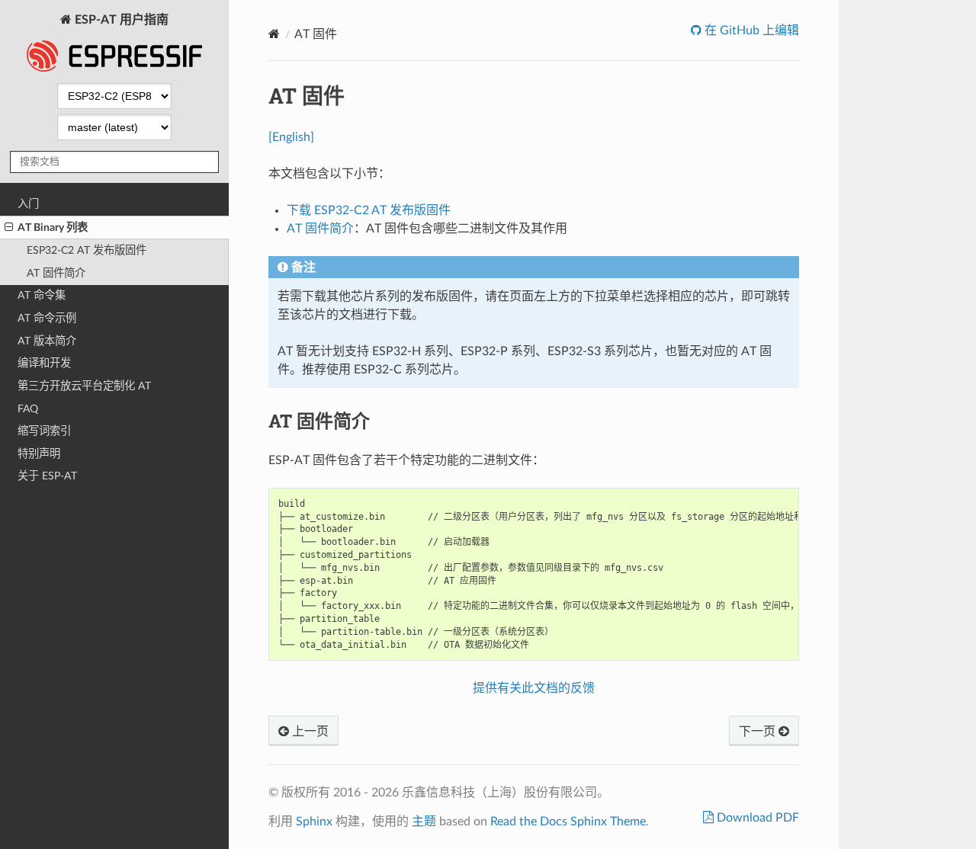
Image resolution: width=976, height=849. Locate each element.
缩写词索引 (44, 431)
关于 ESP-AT (47, 476)
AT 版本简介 (47, 341)
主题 (424, 821)
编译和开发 (44, 363)
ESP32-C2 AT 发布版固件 (86, 250)
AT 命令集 (42, 295)
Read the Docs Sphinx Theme (568, 821)
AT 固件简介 (56, 273)
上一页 (309, 732)
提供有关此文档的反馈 (534, 688)
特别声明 (39, 454)
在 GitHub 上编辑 (750, 30)
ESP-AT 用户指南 (120, 20)
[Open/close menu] (9, 228)
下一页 (759, 732)
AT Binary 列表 (53, 227)
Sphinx (314, 821)
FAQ (28, 409)
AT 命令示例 (47, 318)
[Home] (274, 33)
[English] (291, 137)
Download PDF (756, 818)
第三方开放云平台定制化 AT (84, 386)
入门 (28, 204)
